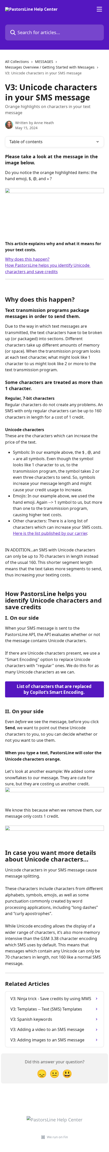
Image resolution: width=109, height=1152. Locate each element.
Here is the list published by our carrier (50, 533)
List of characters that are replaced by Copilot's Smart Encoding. (55, 689)
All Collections (17, 61)
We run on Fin (57, 1137)
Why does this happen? (27, 259)
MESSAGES (44, 61)
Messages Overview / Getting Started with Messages (50, 67)
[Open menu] (99, 9)
